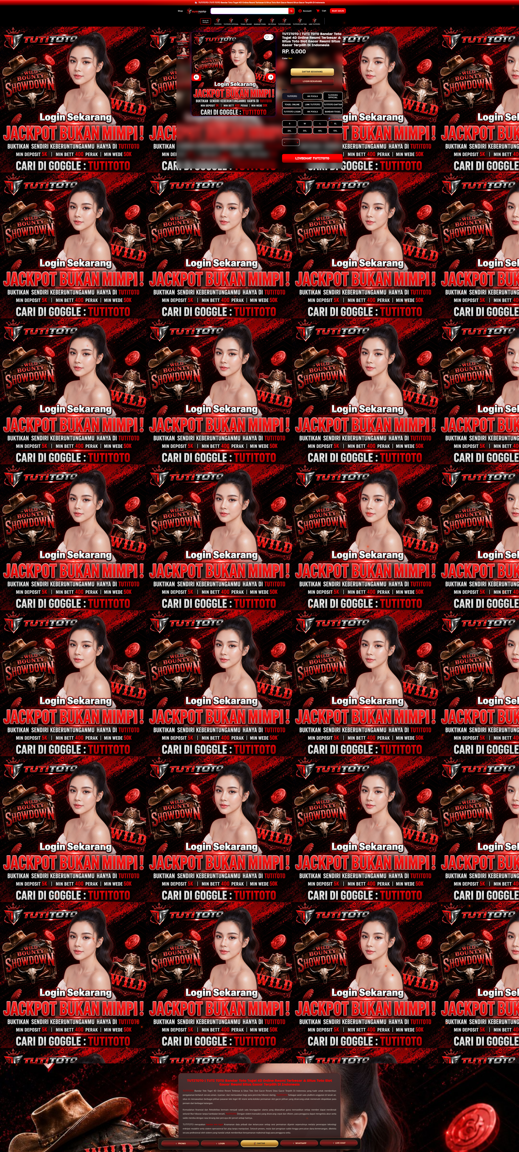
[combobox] (250, 11)
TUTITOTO (188, 1091)
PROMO (182, 1143)
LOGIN (222, 1143)
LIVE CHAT (340, 1143)
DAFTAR (261, 1143)
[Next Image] (271, 77)
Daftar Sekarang (312, 72)
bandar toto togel (214, 1124)
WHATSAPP (300, 1143)
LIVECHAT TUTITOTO (312, 158)
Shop (180, 11)
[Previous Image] (196, 77)
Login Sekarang (312, 81)
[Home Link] (197, 11)
